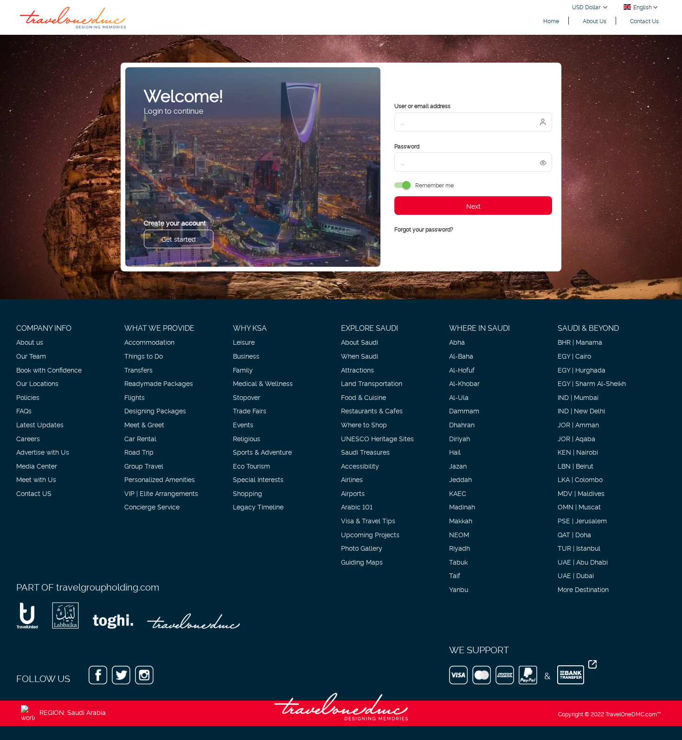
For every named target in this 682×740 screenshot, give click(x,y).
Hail (455, 451)
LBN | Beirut (575, 465)
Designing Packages (155, 410)
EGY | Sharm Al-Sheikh (592, 383)
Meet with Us (36, 479)
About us (29, 341)
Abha (457, 341)
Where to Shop (364, 424)
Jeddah (460, 479)
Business (246, 355)
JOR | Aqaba (576, 438)
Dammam (464, 410)
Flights (134, 397)
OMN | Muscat (579, 506)
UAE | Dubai (576, 575)
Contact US (33, 493)
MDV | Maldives (581, 493)
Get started (178, 238)
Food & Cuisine (363, 397)
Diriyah (459, 438)
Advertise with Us (42, 451)
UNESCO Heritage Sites (377, 438)
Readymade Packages (158, 383)
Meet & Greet (144, 424)
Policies (27, 397)
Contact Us (644, 21)
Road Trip (139, 451)
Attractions (357, 369)
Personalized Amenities (159, 479)
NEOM (459, 534)
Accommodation (149, 341)
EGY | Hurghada (581, 369)
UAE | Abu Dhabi (583, 561)
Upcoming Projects (370, 534)
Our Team (31, 355)
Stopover (246, 397)
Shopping (247, 493)
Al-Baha (461, 355)
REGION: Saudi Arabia (72, 712)
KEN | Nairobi (578, 451)
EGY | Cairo (574, 355)
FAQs (24, 410)
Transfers (138, 369)
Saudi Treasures (365, 451)
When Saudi (359, 355)
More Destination (583, 589)
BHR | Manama (580, 341)
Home (551, 21)
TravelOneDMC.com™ (633, 714)
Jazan (458, 465)
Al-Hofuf (462, 369)
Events (243, 424)
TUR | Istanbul (579, 547)
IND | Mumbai (578, 397)
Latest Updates (40, 424)
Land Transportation (371, 383)
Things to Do (143, 355)
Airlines (352, 479)
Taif (454, 575)
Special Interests (258, 479)
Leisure (244, 341)
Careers (28, 438)
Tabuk (458, 561)
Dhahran (462, 424)
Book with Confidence (49, 369)
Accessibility (360, 465)
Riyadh (459, 547)
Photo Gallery (361, 547)
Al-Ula (459, 397)
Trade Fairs (249, 410)
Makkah (460, 520)
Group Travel (143, 465)
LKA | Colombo (580, 479)
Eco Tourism (251, 465)
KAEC (457, 493)
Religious (246, 438)
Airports (353, 493)
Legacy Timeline (258, 506)
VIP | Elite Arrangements (161, 493)
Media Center (36, 465)
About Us (594, 21)
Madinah (462, 506)
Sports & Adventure (262, 451)
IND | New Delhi (581, 410)
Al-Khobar (464, 383)
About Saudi (359, 341)
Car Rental (140, 438)
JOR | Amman (578, 424)
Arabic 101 (357, 506)
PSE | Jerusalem (582, 520)
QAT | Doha (574, 534)
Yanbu (458, 589)
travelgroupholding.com (107, 586)
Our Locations (37, 383)
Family (243, 369)
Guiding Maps (362, 561)
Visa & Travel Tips (368, 520)
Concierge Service (152, 506)
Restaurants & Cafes (372, 410)
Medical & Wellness (263, 383)
